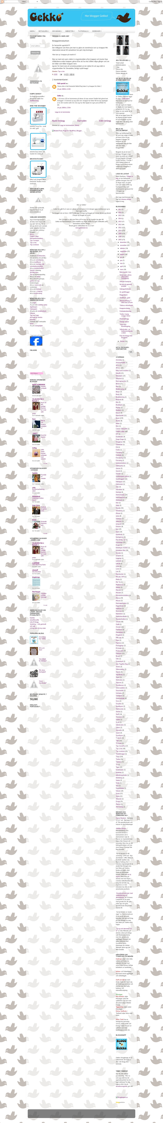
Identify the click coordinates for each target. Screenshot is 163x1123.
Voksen (118, 791)
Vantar (118, 780)
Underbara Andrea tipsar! (37, 499)
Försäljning (119, 458)
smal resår (38, 285)
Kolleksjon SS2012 (122, 548)
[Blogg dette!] (67, 74)
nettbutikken (126, 99)
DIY (117, 434)
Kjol (117, 529)
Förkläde (118, 455)
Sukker (118, 720)
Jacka (117, 516)
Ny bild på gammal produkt (126, 285)
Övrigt (118, 801)
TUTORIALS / (83, 31)
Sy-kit (117, 722)
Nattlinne (119, 608)
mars (122, 269)
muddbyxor (37, 262)
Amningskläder (120, 363)
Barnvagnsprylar (121, 381)
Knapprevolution (125, 308)
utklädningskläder (121, 775)
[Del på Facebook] (71, 74)
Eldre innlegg (105, 120)
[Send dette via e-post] (65, 74)
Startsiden (81, 120)
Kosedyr (118, 553)
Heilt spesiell (61, 83)
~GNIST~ (35, 433)
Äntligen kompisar (125, 281)
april (121, 266)
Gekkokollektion (121, 463)
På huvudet (119, 651)
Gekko (59, 96)
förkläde (38, 289)
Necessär (119, 611)
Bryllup (118, 407)
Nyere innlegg (58, 120)
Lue (117, 571)
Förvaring (119, 460)
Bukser (118, 413)
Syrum (118, 733)
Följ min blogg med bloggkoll (126, 336)
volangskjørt (39, 326)
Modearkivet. (36, 496)
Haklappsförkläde (125, 289)
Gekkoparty (119, 466)
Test (31, 274)
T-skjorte (119, 738)
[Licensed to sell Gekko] (123, 94)
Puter (117, 640)
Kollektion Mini (120, 550)
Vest (117, 786)
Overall (118, 627)
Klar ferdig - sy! (120, 540)
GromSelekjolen (43, 436)
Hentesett (119, 500)
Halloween (119, 484)
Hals (117, 487)
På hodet (119, 648)
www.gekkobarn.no (82, 228)
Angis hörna (36, 505)
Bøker (118, 423)
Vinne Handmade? (43, 682)
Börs (117, 426)
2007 (120, 240)
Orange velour (124, 322)
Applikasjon (33, 307)
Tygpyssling (119, 1007)
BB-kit (118, 384)
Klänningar (119, 542)
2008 (120, 237)
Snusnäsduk (119, 690)
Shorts (118, 667)
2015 (120, 215)
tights (34, 303)
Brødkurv (119, 410)
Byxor (118, 418)
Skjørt (118, 677)
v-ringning (39, 291)
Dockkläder (119, 437)
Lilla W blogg (34, 622)
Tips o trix (61, 71)
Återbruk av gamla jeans (44, 509)
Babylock (119, 378)
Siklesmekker (120, 669)
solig (33, 488)
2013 (120, 221)
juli (121, 257)
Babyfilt (118, 373)
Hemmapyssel (120, 497)
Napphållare (120, 606)
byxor (31, 324)
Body (117, 394)
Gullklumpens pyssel (122, 476)
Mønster (118, 590)
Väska (118, 796)
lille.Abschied (36, 572)
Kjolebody (119, 534)
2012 (120, 224)
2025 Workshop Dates (39, 565)
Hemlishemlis (120, 495)
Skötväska (119, 680)
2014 (120, 218)
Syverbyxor (119, 735)
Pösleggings (120, 645)
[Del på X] (69, 74)
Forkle (118, 450)
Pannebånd (119, 632)
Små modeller (120, 688)
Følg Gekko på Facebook (37, 335)
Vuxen (118, 794)
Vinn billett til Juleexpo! (43, 660)
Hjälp (117, 505)
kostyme (118, 556)
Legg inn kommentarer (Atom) (69, 125)
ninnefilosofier (34, 620)
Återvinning (119, 807)
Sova (117, 701)
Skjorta (118, 672)
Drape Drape (120, 439)
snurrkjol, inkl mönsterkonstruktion (37, 265)
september (123, 251)
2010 (120, 231)
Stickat (118, 712)
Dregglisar (119, 442)
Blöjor (118, 392)
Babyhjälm (119, 376)
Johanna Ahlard (126, 199)
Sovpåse (118, 704)
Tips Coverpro (34, 240)
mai (121, 263)
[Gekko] (36, 345)
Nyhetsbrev (119, 614)
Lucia (117, 569)
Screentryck (119, 661)
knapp (38, 277)
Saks (117, 659)
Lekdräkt (118, 561)
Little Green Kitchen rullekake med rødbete (44, 454)
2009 (120, 233)
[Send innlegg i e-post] (61, 74)
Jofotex (118, 971)
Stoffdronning (34, 101)
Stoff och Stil (120, 980)
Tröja (117, 757)
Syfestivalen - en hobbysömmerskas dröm (126, 331)
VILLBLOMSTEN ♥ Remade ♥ (38, 400)
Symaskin (119, 730)
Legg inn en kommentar (62, 112)
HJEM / (32, 31)
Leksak (118, 564)
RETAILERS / (44, 31)
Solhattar (119, 693)
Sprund (32, 270)
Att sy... (32, 234)
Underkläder (119, 770)
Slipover (118, 682)
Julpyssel (119, 521)
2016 (120, 212)
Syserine (35, 473)
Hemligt (118, 492)
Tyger (117, 767)
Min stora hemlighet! (42, 671)
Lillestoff (35, 570)
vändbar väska (42, 305)
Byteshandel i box (125, 272)
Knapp (118, 545)
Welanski (118, 799)
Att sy (117, 365)
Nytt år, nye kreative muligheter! (43, 424)
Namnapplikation (121, 603)
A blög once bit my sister (38, 628)
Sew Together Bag (122, 664)
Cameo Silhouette (121, 429)
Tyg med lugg (34, 315)
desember (123, 242)
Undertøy (119, 772)
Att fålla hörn (34, 272)
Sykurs (118, 727)
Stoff (117, 714)
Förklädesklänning (125, 311)
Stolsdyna (119, 717)
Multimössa (119, 585)
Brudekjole (119, 405)
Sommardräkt (120, 698)
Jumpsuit (118, 524)
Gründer (118, 474)
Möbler (118, 587)
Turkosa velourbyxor (126, 305)
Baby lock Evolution (122, 370)
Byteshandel (120, 415)
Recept (118, 656)
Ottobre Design (121, 828)
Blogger (90, 1115)
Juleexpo (119, 519)
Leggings (118, 558)
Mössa (118, 598)
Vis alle (45, 463)
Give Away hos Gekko (42, 638)
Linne (117, 566)
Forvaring (119, 452)
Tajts (117, 741)
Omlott (118, 622)
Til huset (119, 743)
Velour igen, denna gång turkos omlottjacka (125, 276)
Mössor (118, 601)
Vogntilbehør (120, 788)
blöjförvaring (38, 293)
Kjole (117, 532)
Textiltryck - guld (125, 298)
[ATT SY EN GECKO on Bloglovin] (36, 375)
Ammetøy (119, 360)
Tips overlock (34, 245)
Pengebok (119, 635)
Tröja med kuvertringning (125, 325)
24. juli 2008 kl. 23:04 (63, 108)
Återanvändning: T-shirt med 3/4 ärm (126, 301)
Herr (117, 503)
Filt (117, 447)
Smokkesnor (120, 685)
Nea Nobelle (120, 996)
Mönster (118, 593)
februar (122, 341)
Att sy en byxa (42, 649)
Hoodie (118, 508)
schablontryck (42, 311)
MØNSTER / (70, 31)
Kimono (118, 526)
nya (38, 281)
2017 (120, 209)
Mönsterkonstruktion (36, 238)
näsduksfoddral (39, 268)
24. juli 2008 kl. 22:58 (63, 89)
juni (121, 260)
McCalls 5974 (120, 577)
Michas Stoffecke (121, 1011)
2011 (120, 228)
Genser (118, 468)
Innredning (119, 511)
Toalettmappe (120, 754)
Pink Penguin (36, 592)
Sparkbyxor (119, 706)
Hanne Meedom (121, 818)
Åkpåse (118, 804)
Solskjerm (119, 696)
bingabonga (36, 577)
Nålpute (32, 313)
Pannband (119, 630)
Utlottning (119, 778)
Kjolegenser (119, 537)
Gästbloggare (120, 479)
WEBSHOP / (96, 31)
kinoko (34, 520)
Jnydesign (119, 959)
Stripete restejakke (43, 388)
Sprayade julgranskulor (44, 523)
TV (117, 764)
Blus (117, 386)
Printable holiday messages (43, 596)
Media (118, 579)
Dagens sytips (34, 236)
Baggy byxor (124, 295)
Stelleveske (119, 709)
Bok (117, 402)
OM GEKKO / (57, 31)
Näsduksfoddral (121, 619)
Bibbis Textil (120, 1019)
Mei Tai (118, 582)
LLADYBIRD (35, 563)
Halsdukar (119, 489)
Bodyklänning (120, 397)
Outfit (117, 624)
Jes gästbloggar (125, 292)
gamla (32, 281)
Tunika (118, 759)
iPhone (118, 513)
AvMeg (34, 448)
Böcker (118, 421)
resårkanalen (41, 256)
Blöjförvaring (120, 389)
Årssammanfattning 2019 (38, 490)
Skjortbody (119, 675)
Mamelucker (120, 574)
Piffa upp (118, 638)
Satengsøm (33, 309)
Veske (118, 783)
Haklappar (119, 482)
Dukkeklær (119, 444)
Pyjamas (118, 643)
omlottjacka (39, 260)
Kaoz (34, 419)
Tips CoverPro (120, 746)
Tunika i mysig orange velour (125, 315)
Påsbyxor (119, 653)
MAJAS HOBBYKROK (38, 385)
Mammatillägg (124, 319)
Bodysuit (118, 400)
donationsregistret (121, 1086)
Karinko (32, 618)
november (123, 245)
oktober (122, 248)
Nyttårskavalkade (121, 616)
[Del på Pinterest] (73, 74)
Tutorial (118, 762)
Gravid (118, 471)
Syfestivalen (120, 725)
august (122, 254)
